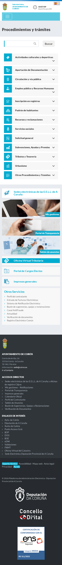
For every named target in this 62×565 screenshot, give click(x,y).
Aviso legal (49, 463)
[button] (57, 3)
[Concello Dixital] (31, 517)
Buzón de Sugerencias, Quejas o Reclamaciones (27, 405)
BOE (7, 438)
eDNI (7, 441)
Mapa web (38, 463)
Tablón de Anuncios (14, 402)
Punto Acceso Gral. (14, 429)
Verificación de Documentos (18, 409)
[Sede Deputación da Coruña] (31, 497)
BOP (7, 432)
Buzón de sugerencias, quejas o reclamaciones (28, 306)
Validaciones (10, 444)
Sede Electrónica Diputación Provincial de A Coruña (29, 453)
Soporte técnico (10, 463)
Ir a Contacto (7, 370)
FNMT (8, 447)
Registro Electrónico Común (20, 320)
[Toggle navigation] (7, 16)
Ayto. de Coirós (12, 420)
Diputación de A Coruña (16, 423)
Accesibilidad (25, 463)
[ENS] (31, 546)
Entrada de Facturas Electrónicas (22, 300)
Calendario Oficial (13, 396)
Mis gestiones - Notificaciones (19, 387)
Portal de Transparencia (16, 390)
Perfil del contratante (17, 296)
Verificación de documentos (20, 317)
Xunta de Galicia (12, 426)
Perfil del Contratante (15, 399)
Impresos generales (14, 393)
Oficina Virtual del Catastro (17, 450)
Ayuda (17, 466)
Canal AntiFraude (15, 310)
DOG (7, 435)
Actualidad (12, 313)
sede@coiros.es (20, 367)
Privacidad (7, 466)
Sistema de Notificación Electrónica (23, 303)
